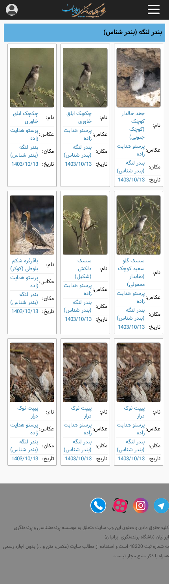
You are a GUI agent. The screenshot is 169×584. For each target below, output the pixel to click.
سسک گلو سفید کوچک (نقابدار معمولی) (131, 272)
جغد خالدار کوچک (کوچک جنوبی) (133, 125)
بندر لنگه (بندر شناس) (131, 167)
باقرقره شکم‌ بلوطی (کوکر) (24, 264)
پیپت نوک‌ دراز (134, 412)
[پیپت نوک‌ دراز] (138, 372)
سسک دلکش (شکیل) (83, 268)
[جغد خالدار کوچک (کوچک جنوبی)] (138, 78)
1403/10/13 (131, 180)
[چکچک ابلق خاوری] (85, 78)
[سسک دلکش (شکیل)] (85, 225)
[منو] (153, 9)
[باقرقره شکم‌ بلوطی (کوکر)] (32, 225)
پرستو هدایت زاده (131, 150)
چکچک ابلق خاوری (79, 117)
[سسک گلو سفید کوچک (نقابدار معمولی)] (138, 225)
